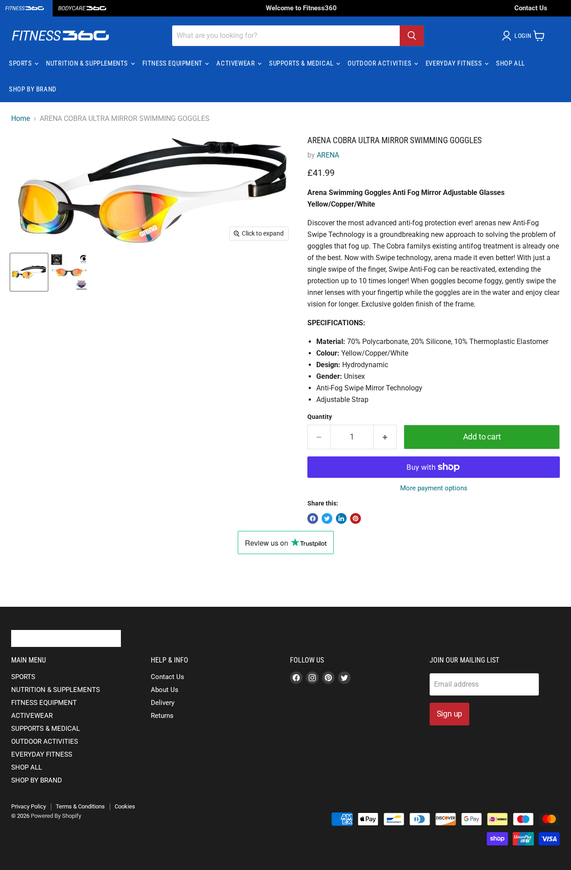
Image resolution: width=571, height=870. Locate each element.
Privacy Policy (28, 806)
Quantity (319, 416)
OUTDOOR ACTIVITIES (380, 63)
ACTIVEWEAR (236, 63)
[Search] (412, 35)
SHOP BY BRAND (33, 89)
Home (20, 119)
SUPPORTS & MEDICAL (302, 63)
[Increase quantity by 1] (385, 437)
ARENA (328, 155)
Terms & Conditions (80, 806)
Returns (162, 716)
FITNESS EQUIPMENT (173, 63)
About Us (164, 690)
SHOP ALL (510, 63)
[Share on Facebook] (312, 518)
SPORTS (21, 63)
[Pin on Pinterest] (355, 518)
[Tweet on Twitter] (327, 518)
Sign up (450, 713)
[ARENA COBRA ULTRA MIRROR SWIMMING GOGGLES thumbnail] (29, 272)
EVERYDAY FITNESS (455, 63)
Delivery (162, 703)
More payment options (434, 488)
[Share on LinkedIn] (341, 518)
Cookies (125, 806)
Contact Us (530, 8)
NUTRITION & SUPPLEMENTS (87, 63)
